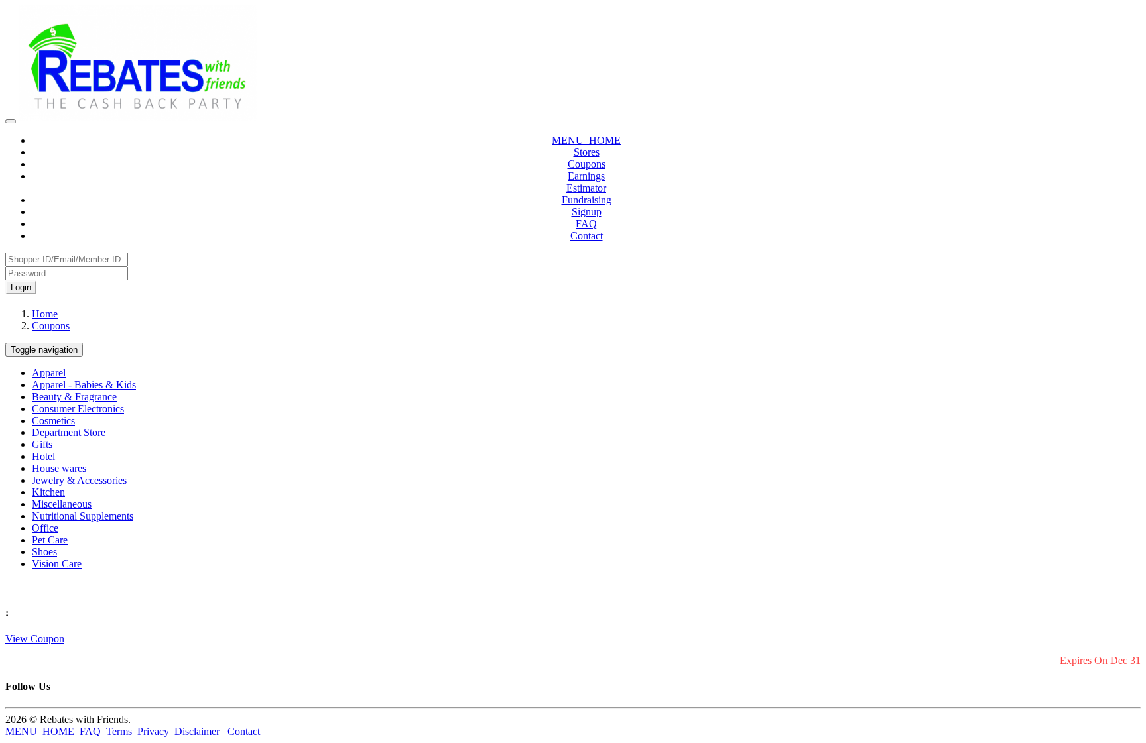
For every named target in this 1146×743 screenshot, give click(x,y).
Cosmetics (53, 420)
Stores (587, 152)
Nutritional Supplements (82, 516)
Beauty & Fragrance (74, 396)
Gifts (42, 444)
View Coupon (34, 638)
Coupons (586, 164)
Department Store (68, 432)
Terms (119, 731)
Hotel (43, 456)
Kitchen (48, 492)
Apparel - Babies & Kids (84, 384)
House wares (59, 468)
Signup (587, 211)
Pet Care (50, 539)
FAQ (586, 223)
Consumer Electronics (78, 408)
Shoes (44, 551)
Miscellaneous (62, 504)
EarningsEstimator (586, 182)
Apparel (49, 372)
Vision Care (57, 563)
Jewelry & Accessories (79, 480)
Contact (586, 235)
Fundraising (586, 199)
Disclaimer (197, 731)
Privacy (153, 731)
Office (45, 528)
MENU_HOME (586, 140)
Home (45, 313)
